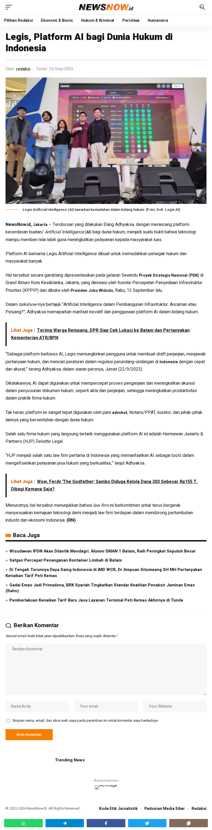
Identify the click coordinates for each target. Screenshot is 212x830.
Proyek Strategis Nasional (163, 275)
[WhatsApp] (23, 823)
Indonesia (169, 362)
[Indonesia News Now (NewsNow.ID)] (106, 7)
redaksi (23, 69)
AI (88, 232)
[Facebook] (106, 823)
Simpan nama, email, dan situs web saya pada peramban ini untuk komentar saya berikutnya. (85, 720)
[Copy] (188, 823)
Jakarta (40, 225)
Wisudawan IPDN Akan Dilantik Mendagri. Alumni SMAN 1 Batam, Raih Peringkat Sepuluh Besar (102, 551)
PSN (194, 275)
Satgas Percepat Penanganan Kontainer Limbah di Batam (65, 560)
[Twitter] (147, 823)
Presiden (79, 290)
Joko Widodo (100, 290)
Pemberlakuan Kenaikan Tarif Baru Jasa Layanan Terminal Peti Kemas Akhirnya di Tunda (96, 600)
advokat (119, 413)
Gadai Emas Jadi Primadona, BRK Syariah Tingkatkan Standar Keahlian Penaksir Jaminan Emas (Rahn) (100, 588)
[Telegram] (65, 823)
